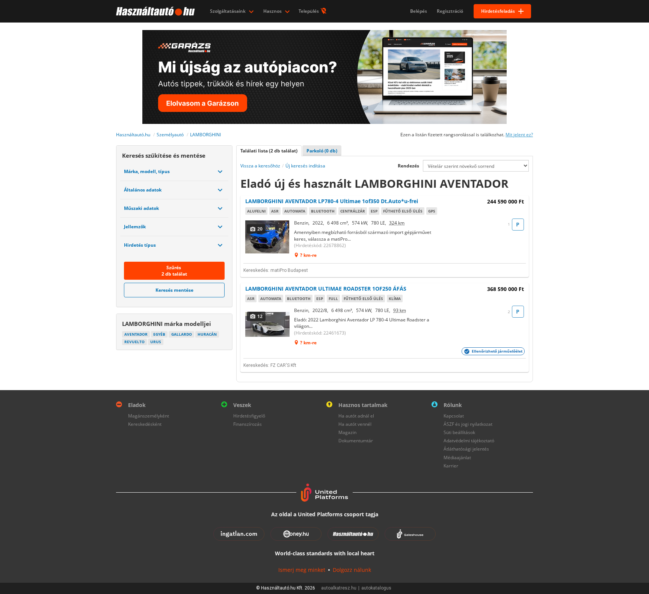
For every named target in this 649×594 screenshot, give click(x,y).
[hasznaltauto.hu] (154, 11)
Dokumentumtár (355, 440)
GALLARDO (181, 334)
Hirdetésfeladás (498, 11)
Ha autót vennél (354, 424)
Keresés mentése (174, 290)
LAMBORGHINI (205, 134)
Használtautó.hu (133, 134)
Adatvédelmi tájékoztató (469, 440)
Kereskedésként (144, 424)
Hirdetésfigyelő (249, 416)
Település (309, 11)
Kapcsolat (454, 416)
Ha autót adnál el (356, 416)
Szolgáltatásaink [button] (228, 11)
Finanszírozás (247, 424)
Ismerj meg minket (301, 569)
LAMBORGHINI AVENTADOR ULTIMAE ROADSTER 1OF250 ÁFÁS (325, 288)
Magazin (347, 432)
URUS (155, 341)
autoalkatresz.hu (338, 588)
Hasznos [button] (273, 11)
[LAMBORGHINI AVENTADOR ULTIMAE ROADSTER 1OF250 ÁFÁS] (267, 324)
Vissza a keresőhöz (260, 166)
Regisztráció (450, 11)
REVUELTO (134, 341)
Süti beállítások (459, 432)
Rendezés (408, 166)
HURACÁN (207, 334)
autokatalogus (376, 588)
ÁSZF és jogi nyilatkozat (468, 424)
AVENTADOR (136, 334)
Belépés (418, 11)
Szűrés (174, 270)
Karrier (451, 466)
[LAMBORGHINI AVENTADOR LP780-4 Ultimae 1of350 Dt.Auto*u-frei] (267, 236)
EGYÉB (159, 334)
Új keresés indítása (305, 166)
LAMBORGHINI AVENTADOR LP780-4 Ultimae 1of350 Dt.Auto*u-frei (331, 201)
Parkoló (321, 151)
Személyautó (170, 134)
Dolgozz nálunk (352, 569)
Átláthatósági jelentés (466, 449)
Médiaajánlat (457, 457)
